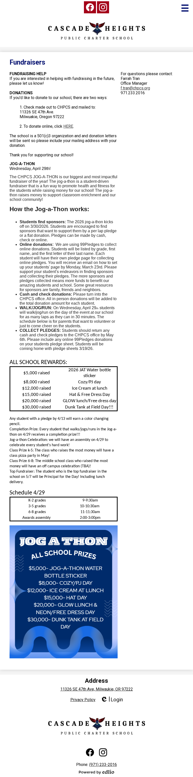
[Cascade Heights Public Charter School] (96, 31)
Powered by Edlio (96, 771)
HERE (68, 126)
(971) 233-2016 (103, 764)
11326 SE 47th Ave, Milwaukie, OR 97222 (96, 689)
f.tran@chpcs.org (135, 88)
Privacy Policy (82, 699)
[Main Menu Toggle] (184, 8)
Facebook (90, 7)
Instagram (103, 7)
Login (112, 700)
